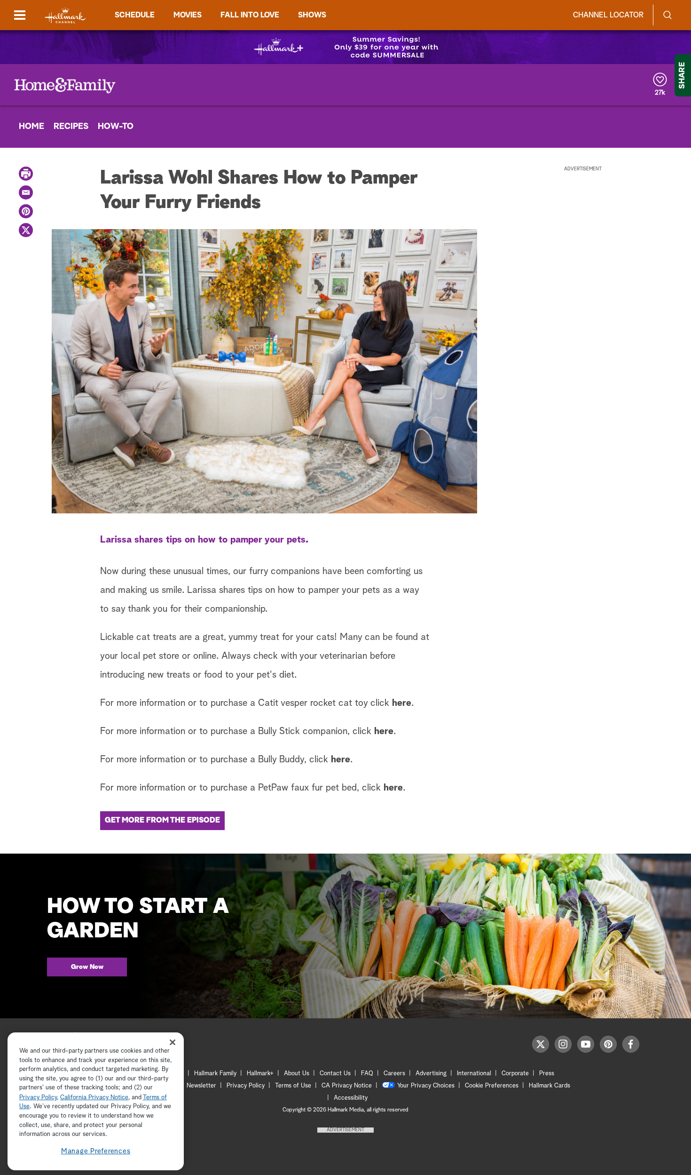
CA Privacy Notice (347, 1086)
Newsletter (201, 1086)
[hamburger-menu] (19, 15)
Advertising (431, 1074)
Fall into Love (249, 15)
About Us (296, 1074)
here (401, 703)
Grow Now (87, 967)
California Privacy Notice (94, 1098)
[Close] (172, 1042)
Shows (312, 15)
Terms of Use (293, 1086)
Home (31, 126)
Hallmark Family (215, 1074)
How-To (115, 126)
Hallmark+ (260, 1074)
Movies (187, 15)
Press (546, 1074)
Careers (394, 1074)
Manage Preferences (96, 1151)
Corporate (515, 1074)
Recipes (71, 126)
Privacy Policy (246, 1086)
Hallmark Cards (549, 1086)
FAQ (367, 1074)
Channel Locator (608, 15)
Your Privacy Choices (426, 1086)
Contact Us (335, 1074)
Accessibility (351, 1098)
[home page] (65, 15)
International (474, 1074)
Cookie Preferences (491, 1086)
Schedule (135, 15)
